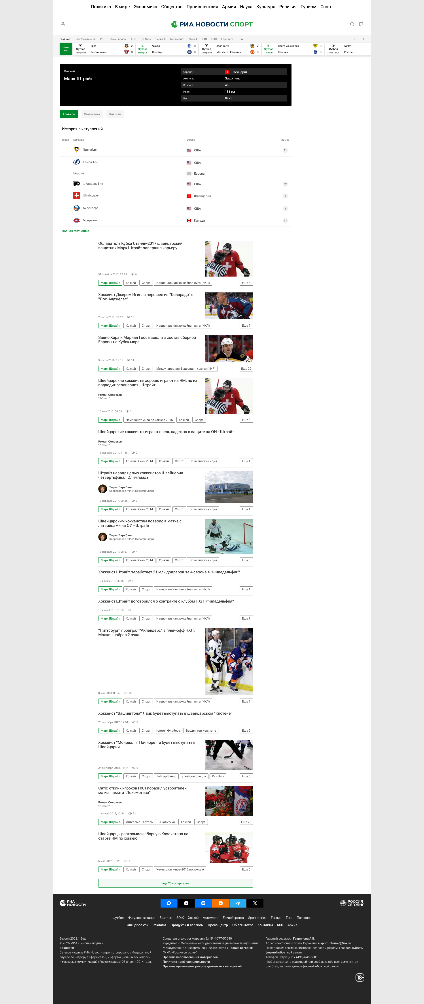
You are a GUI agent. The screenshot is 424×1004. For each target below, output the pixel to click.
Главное (65, 39)
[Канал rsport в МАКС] (169, 903)
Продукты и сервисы (186, 925)
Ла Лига (146, 39)
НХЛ (214, 39)
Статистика (92, 114)
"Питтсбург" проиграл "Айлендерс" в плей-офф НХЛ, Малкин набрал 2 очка (146, 632)
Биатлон (166, 918)
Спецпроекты (137, 925)
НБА (240, 39)
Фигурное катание (141, 918)
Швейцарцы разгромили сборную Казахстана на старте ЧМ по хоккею (143, 836)
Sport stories (257, 918)
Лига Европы (118, 39)
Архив (292, 925)
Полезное (304, 918)
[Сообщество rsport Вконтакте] (203, 903)
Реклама (159, 925)
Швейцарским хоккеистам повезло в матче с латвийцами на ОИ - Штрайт (140, 523)
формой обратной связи (284, 952)
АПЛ (133, 39)
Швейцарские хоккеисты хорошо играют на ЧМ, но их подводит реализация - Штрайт (147, 382)
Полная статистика (75, 231)
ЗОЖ (180, 918)
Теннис (276, 918)
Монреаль (90, 220)
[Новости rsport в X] (255, 903)
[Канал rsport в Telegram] (237, 903)
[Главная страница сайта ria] (197, 24)
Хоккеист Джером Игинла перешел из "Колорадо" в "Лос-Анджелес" (145, 296)
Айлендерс (90, 208)
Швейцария (91, 195)
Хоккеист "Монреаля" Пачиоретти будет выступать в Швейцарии (146, 744)
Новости (115, 114)
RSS (280, 925)
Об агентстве (242, 925)
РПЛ (102, 39)
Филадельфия (93, 183)
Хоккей (69, 71)
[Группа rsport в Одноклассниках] (220, 903)
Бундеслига (177, 39)
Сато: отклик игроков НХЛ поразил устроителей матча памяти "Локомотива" (142, 790)
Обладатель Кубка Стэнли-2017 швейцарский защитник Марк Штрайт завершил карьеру (140, 245)
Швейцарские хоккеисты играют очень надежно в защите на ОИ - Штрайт (166, 431)
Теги (289, 918)
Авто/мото (210, 918)
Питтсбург (90, 149)
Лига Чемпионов (85, 39)
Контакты (265, 925)
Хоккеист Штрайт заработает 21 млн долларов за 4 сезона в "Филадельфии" (169, 572)
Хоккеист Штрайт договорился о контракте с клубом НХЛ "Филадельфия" (166, 601)
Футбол (118, 918)
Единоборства (233, 918)
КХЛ (204, 39)
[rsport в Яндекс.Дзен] (186, 903)
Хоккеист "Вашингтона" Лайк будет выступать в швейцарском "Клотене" (165, 713)
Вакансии (67, 947)
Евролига (227, 39)
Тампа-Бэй (90, 162)
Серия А (160, 39)
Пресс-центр (218, 925)
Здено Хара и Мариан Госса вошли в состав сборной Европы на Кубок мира (147, 339)
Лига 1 (193, 39)
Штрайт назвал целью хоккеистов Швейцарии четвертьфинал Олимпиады (140, 475)
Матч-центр (65, 49)
